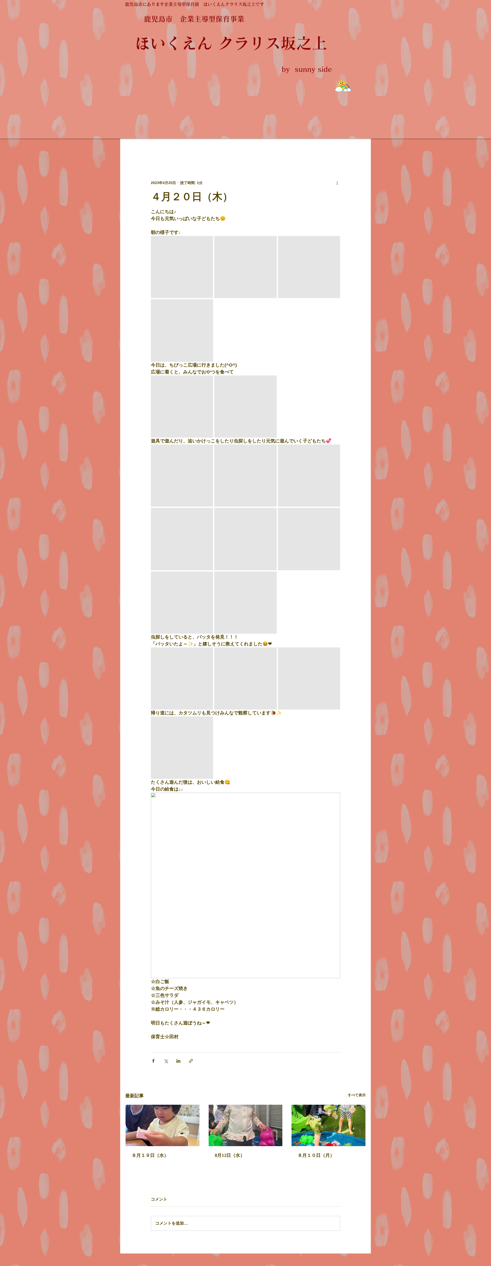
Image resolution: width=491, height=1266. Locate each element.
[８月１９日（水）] (162, 1125)
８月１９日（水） (150, 1155)
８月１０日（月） (316, 1155)
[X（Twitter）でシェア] (165, 1060)
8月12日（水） (230, 1155)
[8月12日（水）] (246, 1125)
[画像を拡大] (182, 267)
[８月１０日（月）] (328, 1125)
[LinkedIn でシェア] (178, 1060)
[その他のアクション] (337, 183)
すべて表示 (357, 1095)
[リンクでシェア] (190, 1060)
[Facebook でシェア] (153, 1060)
